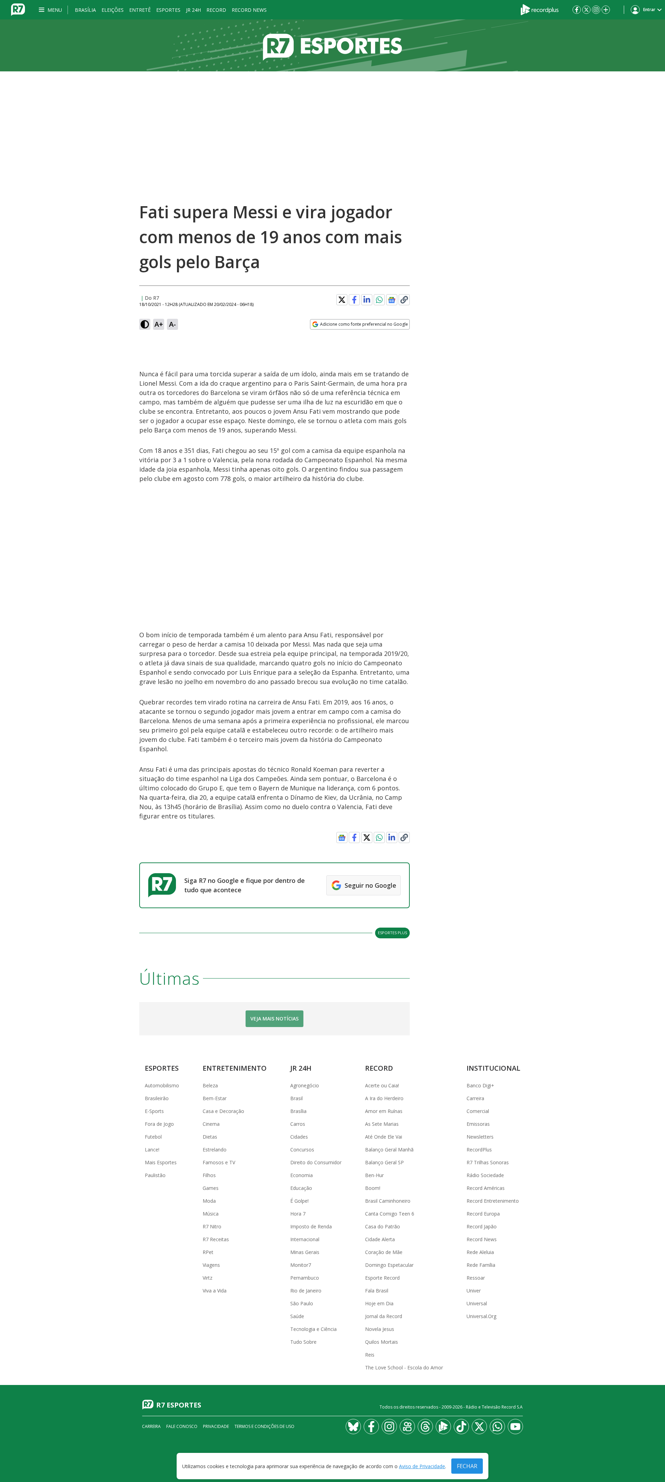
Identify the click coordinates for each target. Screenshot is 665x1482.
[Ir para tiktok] (461, 1426)
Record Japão (482, 1226)
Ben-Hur (374, 1175)
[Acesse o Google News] (392, 300)
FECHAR (467, 1466)
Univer (474, 1290)
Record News (249, 10)
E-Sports (154, 1111)
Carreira (475, 1098)
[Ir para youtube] (515, 1426)
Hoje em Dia (379, 1303)
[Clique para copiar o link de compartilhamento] (404, 300)
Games (211, 1188)
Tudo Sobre (303, 1342)
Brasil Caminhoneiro (387, 1201)
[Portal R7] (18, 9)
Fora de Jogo (159, 1124)
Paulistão (155, 1175)
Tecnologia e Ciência (313, 1329)
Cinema (211, 1124)
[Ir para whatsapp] (497, 1426)
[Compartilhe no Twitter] (342, 300)
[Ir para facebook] (577, 10)
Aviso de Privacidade (422, 1466)
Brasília (85, 10)
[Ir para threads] (425, 1426)
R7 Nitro (212, 1226)
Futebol (153, 1136)
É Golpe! (299, 1201)
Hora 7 (297, 1213)
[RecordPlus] (540, 9)
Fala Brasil (376, 1290)
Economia (301, 1175)
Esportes (168, 10)
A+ (158, 324)
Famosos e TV (219, 1162)
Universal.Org (481, 1316)
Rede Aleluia (480, 1252)
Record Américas (486, 1188)
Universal (477, 1303)
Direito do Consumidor (316, 1162)
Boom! (372, 1188)
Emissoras (478, 1124)
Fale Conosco (181, 1426)
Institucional (493, 1068)
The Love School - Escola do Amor (404, 1367)
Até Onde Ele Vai (383, 1136)
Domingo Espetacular (389, 1265)
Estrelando (215, 1149)
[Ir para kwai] (407, 1426)
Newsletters (480, 1136)
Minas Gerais (304, 1252)
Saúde (297, 1316)
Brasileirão (157, 1098)
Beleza (210, 1085)
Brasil (296, 1098)
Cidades (299, 1136)
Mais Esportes (161, 1162)
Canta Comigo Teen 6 (389, 1213)
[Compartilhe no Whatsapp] (379, 300)
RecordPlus (479, 1149)
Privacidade (216, 1426)
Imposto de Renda (311, 1226)
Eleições (112, 10)
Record (216, 10)
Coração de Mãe (383, 1252)
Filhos (209, 1175)
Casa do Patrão (382, 1226)
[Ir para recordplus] (443, 1426)
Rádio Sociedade (485, 1175)
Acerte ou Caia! (382, 1085)
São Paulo (301, 1303)
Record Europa (483, 1213)
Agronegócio (304, 1085)
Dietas (210, 1136)
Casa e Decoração (223, 1111)
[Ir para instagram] (596, 10)
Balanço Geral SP (384, 1162)
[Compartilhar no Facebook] (354, 300)
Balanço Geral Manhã (389, 1149)
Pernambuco (304, 1277)
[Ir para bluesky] (353, 1426)
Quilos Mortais (381, 1342)
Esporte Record (382, 1277)
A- (172, 324)
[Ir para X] (586, 10)
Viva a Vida (215, 1290)
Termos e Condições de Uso (264, 1426)
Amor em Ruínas (383, 1111)
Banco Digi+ (480, 1085)
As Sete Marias (382, 1124)
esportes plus (392, 932)
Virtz (207, 1277)
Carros (297, 1124)
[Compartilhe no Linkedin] (367, 300)
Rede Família (481, 1265)
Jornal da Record (383, 1316)
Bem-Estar (215, 1098)
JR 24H (193, 10)
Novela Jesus (379, 1329)
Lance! (152, 1149)
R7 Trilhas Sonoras (488, 1162)
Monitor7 (300, 1265)
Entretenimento (235, 1068)
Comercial (478, 1111)
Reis (369, 1354)
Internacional (304, 1239)
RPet (208, 1252)
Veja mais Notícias (274, 1018)
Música (211, 1213)
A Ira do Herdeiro (384, 1098)
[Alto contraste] (144, 324)
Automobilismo (162, 1085)
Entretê (140, 10)
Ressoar (476, 1277)
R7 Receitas (216, 1239)
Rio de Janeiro (305, 1290)
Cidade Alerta (380, 1239)
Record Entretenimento (493, 1201)
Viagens (211, 1265)
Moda (209, 1201)
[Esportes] (332, 45)
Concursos (302, 1149)
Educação (301, 1188)
